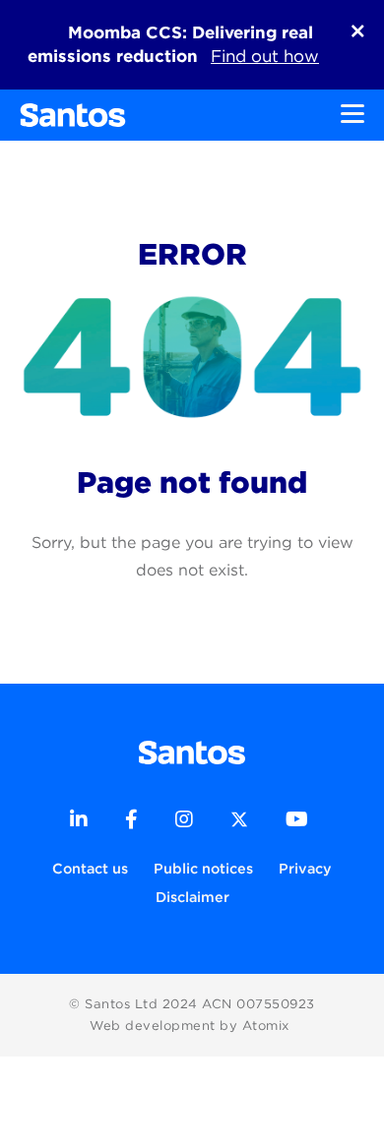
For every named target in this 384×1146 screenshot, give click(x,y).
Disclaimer (192, 896)
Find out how (265, 56)
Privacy (305, 868)
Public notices (203, 868)
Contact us (90, 868)
